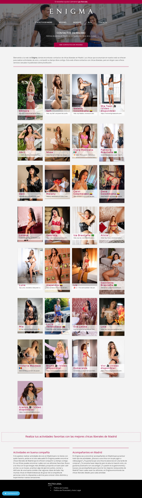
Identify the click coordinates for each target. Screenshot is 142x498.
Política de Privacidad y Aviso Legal (67, 490)
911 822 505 (82, 2)
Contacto (103, 22)
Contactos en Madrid (43, 22)
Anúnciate (77, 22)
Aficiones (62, 22)
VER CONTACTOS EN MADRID (71, 45)
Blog (90, 22)
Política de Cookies (61, 488)
